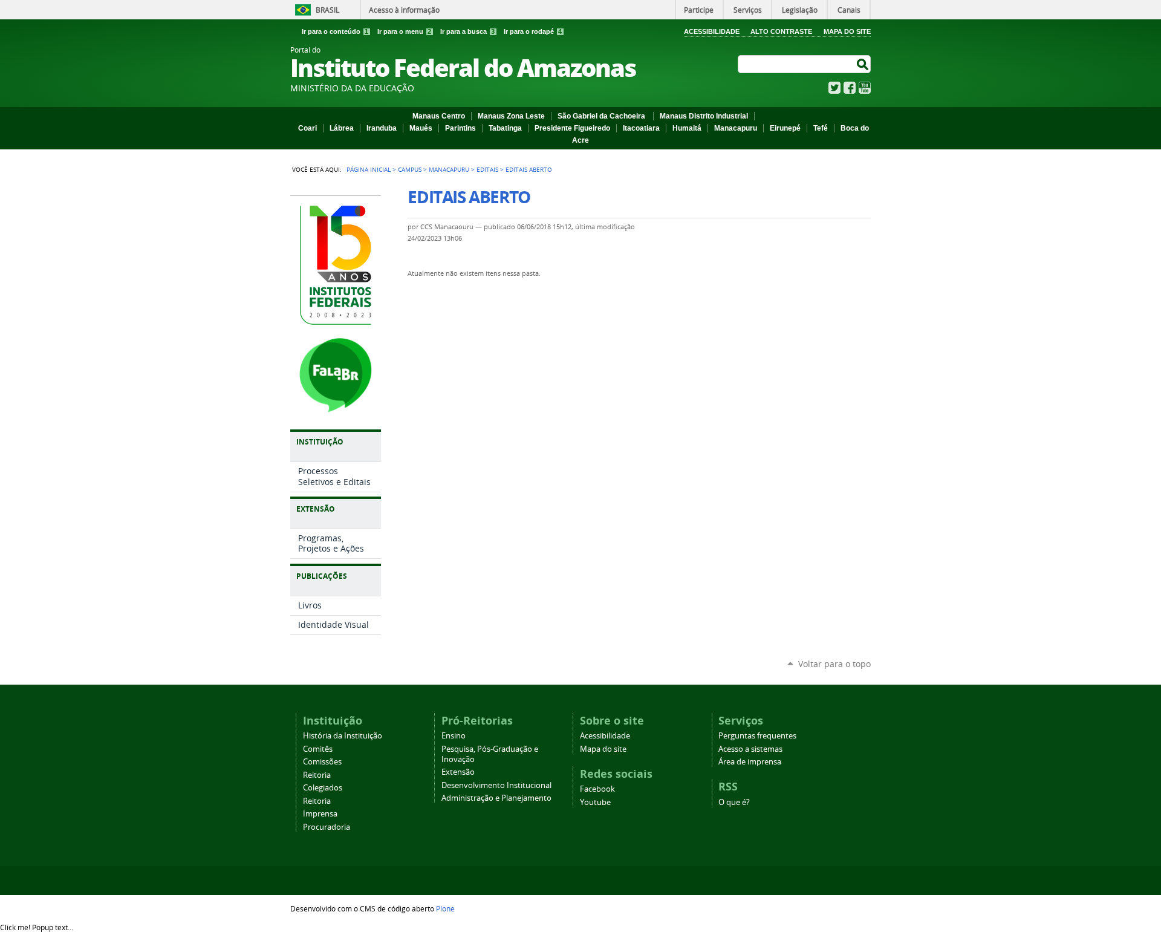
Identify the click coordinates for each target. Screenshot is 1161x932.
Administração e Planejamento (496, 798)
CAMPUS (409, 169)
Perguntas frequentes (757, 736)
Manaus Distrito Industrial (704, 116)
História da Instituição (342, 736)
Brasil (327, 10)
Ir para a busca (467, 31)
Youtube (595, 802)
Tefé (820, 128)
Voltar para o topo (834, 664)
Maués (420, 128)
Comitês (318, 749)
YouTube (865, 88)
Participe (699, 10)
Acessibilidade (712, 31)
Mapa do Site (847, 31)
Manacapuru (735, 128)
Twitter (834, 88)
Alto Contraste (781, 31)
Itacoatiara (641, 128)
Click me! (36, 927)
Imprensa (320, 814)
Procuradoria (326, 827)
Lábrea (342, 128)
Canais (848, 10)
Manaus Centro (438, 116)
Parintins (460, 128)
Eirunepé (785, 128)
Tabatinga (505, 128)
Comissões (322, 762)
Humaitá (686, 128)
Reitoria (317, 775)
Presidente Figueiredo (572, 128)
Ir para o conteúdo (335, 31)
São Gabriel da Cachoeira (602, 116)
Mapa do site (603, 749)
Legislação (800, 10)
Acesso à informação (404, 10)
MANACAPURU (449, 169)
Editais (487, 169)
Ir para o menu (404, 31)
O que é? (734, 802)
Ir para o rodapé (533, 31)
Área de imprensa (749, 762)
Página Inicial (368, 169)
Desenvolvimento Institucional (496, 785)
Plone (445, 908)
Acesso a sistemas (750, 749)
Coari (307, 128)
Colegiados (322, 788)
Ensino (453, 736)
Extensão (458, 772)
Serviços (747, 10)
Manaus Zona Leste (511, 116)
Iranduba (381, 128)
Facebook (850, 88)
